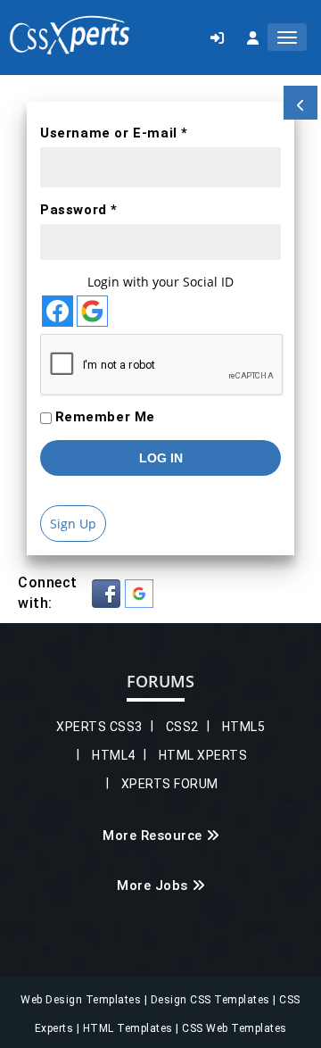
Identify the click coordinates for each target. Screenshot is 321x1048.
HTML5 (244, 726)
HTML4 (114, 755)
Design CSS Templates (212, 1000)
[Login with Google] (92, 311)
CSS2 (182, 726)
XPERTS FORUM (169, 784)
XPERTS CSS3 (99, 726)
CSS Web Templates (233, 1028)
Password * (79, 210)
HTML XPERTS (203, 755)
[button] (106, 593)
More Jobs (152, 885)
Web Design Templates (82, 1000)
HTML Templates (130, 1028)
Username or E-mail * (114, 133)
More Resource (152, 836)
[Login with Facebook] (57, 311)
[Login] (217, 37)
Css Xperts (69, 35)
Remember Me (105, 417)
